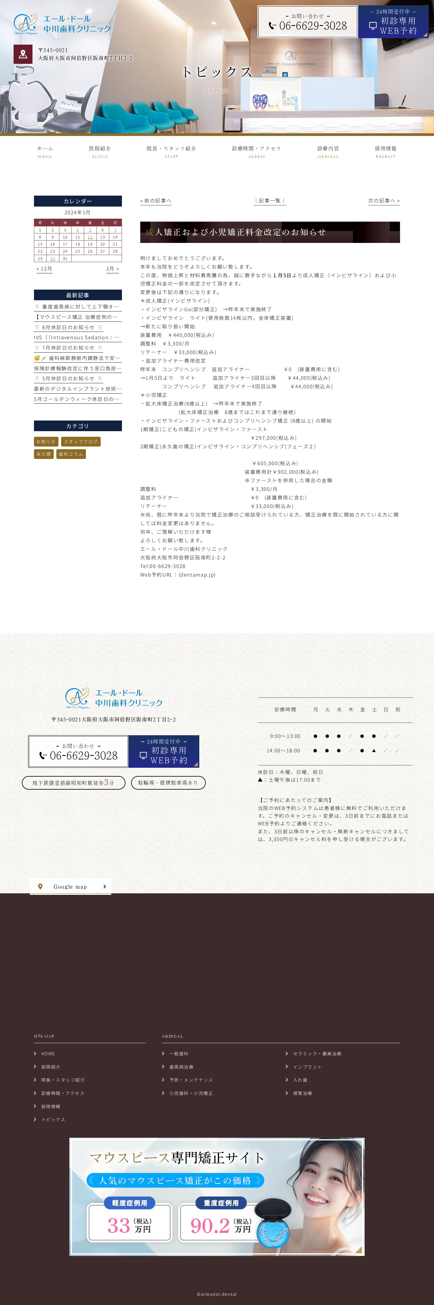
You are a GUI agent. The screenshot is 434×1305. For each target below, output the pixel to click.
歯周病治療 (181, 1067)
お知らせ (46, 441)
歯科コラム (71, 454)
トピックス (53, 1119)
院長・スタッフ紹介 (63, 1080)
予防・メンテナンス (191, 1080)
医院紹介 (51, 1067)
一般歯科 (179, 1053)
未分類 (43, 454)
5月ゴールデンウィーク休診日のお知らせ (85, 398)
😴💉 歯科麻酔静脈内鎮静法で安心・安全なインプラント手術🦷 (113, 357)
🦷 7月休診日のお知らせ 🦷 (68, 347)
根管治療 (303, 1093)
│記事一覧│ (270, 200)
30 (52, 258)
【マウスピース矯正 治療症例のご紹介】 (84, 316)
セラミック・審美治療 (317, 1053)
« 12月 (45, 268)
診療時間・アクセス (63, 1093)
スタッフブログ (81, 441)
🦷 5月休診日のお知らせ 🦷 (68, 378)
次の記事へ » (384, 200)
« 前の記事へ (156, 200)
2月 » (112, 268)
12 (90, 237)
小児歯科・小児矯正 (191, 1093)
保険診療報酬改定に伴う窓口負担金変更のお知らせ (97, 368)
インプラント (307, 1067)
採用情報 (51, 1106)
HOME (48, 1053)
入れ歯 (300, 1080)
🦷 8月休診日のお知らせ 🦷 (68, 327)
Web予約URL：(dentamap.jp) (178, 574)
